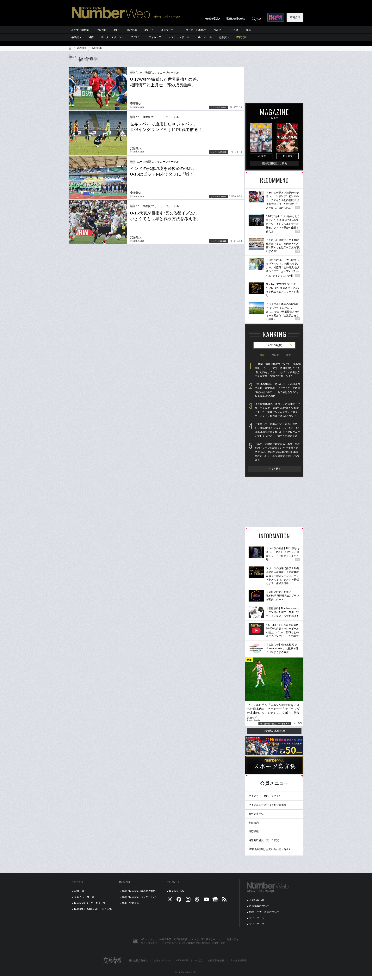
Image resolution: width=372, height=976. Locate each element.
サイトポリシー (258, 918)
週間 (288, 355)
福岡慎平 (82, 48)
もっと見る (274, 468)
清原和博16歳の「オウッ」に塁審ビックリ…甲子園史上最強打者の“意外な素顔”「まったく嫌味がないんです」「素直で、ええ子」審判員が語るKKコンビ (277, 410)
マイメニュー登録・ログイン (265, 795)
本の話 (198, 960)
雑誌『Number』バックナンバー (140, 897)
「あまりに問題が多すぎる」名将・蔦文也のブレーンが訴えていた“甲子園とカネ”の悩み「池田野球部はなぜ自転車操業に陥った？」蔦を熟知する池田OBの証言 (277, 451)
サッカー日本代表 (196, 29)
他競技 (223, 37)
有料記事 (241, 37)
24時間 (275, 355)
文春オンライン (162, 960)
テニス (234, 29)
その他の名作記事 (274, 730)
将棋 (91, 37)
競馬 (248, 29)
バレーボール (204, 37)
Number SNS (176, 891)
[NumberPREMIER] (275, 17)
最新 (262, 355)
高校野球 (132, 29)
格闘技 (75, 37)
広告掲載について (259, 906)
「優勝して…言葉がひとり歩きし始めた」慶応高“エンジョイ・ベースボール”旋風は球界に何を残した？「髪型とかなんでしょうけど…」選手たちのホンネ (277, 430)
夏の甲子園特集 (80, 29)
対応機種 (254, 831)
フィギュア (155, 37)
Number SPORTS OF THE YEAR (93, 908)
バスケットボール (179, 37)
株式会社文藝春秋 (138, 960)
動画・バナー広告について (264, 912)
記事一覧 (79, 891)
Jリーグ (149, 29)
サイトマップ (256, 924)
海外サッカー (168, 29)
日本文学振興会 (238, 960)
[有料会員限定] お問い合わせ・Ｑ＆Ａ (270, 849)
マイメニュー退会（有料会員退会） (269, 804)
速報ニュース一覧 (84, 897)
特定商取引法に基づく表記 (264, 840)
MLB (116, 29)
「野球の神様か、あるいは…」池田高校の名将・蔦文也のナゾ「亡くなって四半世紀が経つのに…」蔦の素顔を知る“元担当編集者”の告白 (277, 390)
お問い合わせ (256, 900)
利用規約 (254, 822)
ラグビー (136, 37)
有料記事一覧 (256, 813)
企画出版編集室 (216, 960)
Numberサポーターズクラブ (90, 903)
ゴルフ (217, 29)
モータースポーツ (111, 37)
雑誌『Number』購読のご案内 (139, 891)
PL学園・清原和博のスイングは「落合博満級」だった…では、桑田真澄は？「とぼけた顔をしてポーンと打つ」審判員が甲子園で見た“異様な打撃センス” (278, 370)
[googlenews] (215, 900)
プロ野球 (101, 29)
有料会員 (295, 17)
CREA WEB (182, 960)
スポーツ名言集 (130, 903)
